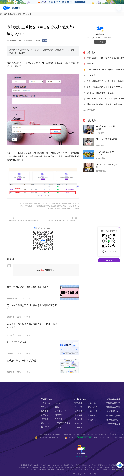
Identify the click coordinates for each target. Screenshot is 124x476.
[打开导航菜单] (119, 8)
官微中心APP (60, 411)
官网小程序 (92, 411)
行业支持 (45, 427)
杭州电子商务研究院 (88, 467)
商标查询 (85, 465)
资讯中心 (45, 423)
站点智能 (87, 469)
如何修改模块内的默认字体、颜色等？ (62, 220)
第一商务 (43, 465)
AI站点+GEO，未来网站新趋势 (106, 127)
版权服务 (42, 467)
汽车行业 (78, 423)
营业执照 (71, 437)
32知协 (36, 465)
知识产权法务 (59, 467)
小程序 (58, 404)
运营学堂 (45, 419)
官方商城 (78, 403)
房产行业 (78, 419)
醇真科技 (100, 467)
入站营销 (70, 469)
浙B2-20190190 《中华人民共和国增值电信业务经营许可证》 (62, 435)
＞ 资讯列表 (20, 14)
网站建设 (59, 415)
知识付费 (78, 407)
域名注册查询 (75, 465)
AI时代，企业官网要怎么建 (106, 166)
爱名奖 (78, 467)
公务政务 (78, 428)
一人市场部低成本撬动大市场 (105, 153)
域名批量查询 (69, 467)
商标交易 (35, 467)
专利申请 (50, 467)
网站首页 (11, 14)
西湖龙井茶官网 (102, 469)
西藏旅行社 (78, 469)
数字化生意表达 (113, 415)
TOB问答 (34, 469)
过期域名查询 (102, 465)
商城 (57, 407)
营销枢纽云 (100, 34)
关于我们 (59, 419)
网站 (13, 62)
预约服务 (78, 411)
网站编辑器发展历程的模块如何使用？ (23, 220)
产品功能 (44, 407)
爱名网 (30, 465)
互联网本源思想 (113, 403)
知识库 (58, 427)
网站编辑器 (42, 469)
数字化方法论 (112, 420)
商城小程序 (92, 407)
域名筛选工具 (65, 465)
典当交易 (78, 415)
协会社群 (92, 403)
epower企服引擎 (53, 465)
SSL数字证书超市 (24, 467)
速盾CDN (51, 469)
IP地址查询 (93, 465)
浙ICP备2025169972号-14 (96, 434)
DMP (93, 469)
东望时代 (107, 467)
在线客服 (92, 420)
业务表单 (92, 415)
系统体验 (45, 415)
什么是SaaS (45, 403)
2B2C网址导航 (60, 469)
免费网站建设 (113, 465)
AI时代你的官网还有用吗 (106, 139)
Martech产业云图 (113, 424)
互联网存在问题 (113, 407)
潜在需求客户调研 (63, 423)
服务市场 (44, 411)
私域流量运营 (112, 411)
